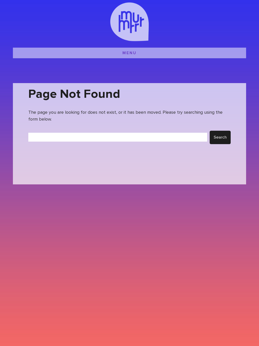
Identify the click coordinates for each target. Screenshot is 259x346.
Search (220, 137)
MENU (129, 53)
